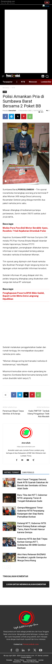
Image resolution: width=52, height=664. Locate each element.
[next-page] (8, 567)
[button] (47, 76)
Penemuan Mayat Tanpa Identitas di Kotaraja (13, 412)
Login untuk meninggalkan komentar (26, 584)
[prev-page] (4, 567)
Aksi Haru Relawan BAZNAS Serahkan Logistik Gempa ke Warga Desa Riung (32, 557)
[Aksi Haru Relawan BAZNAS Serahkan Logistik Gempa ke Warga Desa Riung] (9, 557)
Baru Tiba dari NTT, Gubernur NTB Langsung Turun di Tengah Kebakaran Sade (32, 498)
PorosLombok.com (31, 644)
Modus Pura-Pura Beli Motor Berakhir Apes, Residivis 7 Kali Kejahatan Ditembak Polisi (25, 229)
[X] (17, 116)
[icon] (42, 76)
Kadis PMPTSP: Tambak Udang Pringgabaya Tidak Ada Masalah (38, 414)
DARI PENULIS (28, 472)
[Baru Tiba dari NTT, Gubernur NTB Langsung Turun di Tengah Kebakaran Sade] (9, 498)
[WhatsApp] (30, 116)
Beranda (6, 88)
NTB (13, 88)
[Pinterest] (23, 116)
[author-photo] (26, 439)
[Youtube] (29, 460)
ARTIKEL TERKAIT (11, 472)
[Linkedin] (23, 650)
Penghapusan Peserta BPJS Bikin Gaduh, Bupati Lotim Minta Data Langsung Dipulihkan (24, 296)
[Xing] (34, 460)
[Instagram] (17, 650)
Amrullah (12, 110)
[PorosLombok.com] (13, 76)
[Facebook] (5, 116)
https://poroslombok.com (26, 447)
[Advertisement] (26, 41)
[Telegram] (11, 116)
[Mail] (23, 460)
